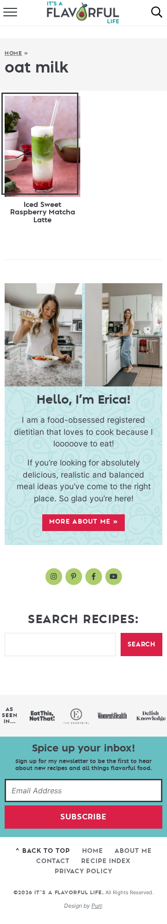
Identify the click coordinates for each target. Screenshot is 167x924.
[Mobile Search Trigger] (157, 13)
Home (13, 53)
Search (141, 644)
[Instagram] (53, 576)
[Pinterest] (73, 576)
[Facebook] (93, 576)
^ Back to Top (43, 851)
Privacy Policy (84, 872)
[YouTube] (113, 576)
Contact (53, 861)
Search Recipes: (83, 619)
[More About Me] (83, 334)
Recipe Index (105, 861)
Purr (96, 905)
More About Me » (83, 522)
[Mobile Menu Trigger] (9, 13)
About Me (133, 851)
